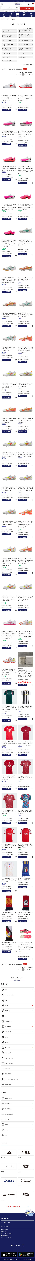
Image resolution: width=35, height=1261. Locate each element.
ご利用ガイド (4, 1230)
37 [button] (29, 74)
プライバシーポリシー (6, 1237)
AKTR (28, 11)
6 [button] (24, 74)
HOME (3, 19)
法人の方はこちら (5, 1222)
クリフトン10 (13, 11)
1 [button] (16, 74)
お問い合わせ (4, 1232)
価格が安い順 (12, 69)
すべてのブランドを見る (13, 1206)
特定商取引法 (4, 1236)
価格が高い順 (19, 69)
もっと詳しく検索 (27, 8)
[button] (14, 74)
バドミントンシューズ (21, 11)
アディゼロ (6, 11)
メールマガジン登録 (6, 1234)
